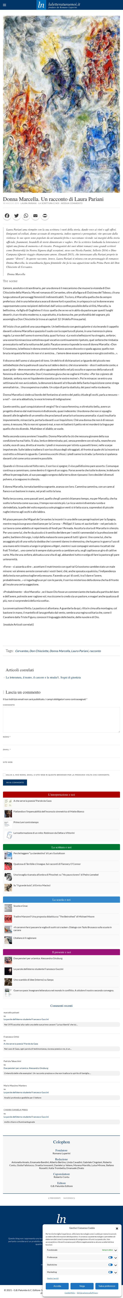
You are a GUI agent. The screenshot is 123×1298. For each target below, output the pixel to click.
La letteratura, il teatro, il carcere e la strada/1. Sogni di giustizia (43, 677)
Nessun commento (71, 203)
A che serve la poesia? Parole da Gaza (21, 1044)
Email (6, 749)
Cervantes (21, 651)
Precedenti (55, 1198)
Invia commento (15, 782)
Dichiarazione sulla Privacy (87, 1293)
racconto (95, 651)
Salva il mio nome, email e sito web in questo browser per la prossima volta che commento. (57, 775)
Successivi (68, 1198)
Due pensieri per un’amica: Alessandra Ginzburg (26, 1068)
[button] (117, 1228)
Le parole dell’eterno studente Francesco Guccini (26, 1019)
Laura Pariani (29, 203)
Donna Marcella (60, 651)
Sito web (7, 762)
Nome (6, 737)
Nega (82, 1286)
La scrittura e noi (48, 203)
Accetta (57, 1286)
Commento (9, 705)
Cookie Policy (70, 1293)
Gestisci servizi (53, 1278)
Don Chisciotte (38, 651)
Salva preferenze (107, 1286)
